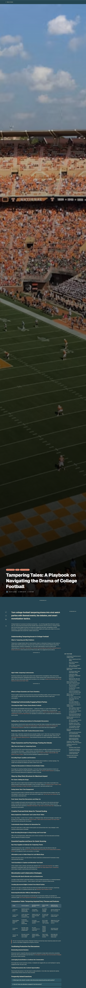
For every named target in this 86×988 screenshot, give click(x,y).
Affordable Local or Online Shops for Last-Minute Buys (75, 724)
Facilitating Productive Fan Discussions (72, 745)
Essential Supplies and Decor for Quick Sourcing (73, 717)
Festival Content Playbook (47, 770)
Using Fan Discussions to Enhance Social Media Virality (75, 691)
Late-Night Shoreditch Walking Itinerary (20, 737)
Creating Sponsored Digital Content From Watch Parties (74, 736)
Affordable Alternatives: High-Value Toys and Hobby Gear (40, 805)
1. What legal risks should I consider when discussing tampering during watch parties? (33, 980)
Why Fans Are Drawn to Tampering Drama (74, 685)
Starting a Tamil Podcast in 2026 (44, 889)
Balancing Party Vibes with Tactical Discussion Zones (74, 679)
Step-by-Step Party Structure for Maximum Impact (73, 694)
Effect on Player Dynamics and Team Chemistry (74, 666)
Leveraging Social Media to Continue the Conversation (74, 750)
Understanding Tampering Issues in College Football (74, 657)
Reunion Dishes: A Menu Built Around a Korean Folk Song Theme (44, 819)
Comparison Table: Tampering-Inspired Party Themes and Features (74, 742)
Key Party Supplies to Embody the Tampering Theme (75, 721)
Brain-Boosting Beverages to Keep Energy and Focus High (75, 714)
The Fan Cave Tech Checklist (50, 794)
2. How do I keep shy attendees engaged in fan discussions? (27, 984)
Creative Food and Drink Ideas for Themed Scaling (73, 705)
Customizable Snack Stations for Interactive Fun (75, 711)
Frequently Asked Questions (72, 755)
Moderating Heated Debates (74, 747)
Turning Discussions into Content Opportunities (74, 753)
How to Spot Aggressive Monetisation (28, 897)
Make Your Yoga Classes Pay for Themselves (48, 867)
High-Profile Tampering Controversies (73, 663)
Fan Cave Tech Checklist (46, 865)
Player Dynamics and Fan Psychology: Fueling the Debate (73, 682)
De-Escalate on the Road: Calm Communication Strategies (47, 954)
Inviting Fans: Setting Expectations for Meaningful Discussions (74, 676)
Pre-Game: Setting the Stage (75, 697)
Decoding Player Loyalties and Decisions (74, 688)
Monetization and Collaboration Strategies (73, 730)
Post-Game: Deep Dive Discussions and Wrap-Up (74, 702)
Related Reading (72, 757)
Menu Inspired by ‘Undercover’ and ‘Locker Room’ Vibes (75, 708)
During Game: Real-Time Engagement (74, 699)
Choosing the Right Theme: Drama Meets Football (74, 672)
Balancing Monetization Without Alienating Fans (74, 739)
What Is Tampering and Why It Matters (75, 660)
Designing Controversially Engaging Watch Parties (74, 669)
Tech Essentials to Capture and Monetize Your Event (74, 727)
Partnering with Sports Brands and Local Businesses (75, 733)
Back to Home (10, 2)
